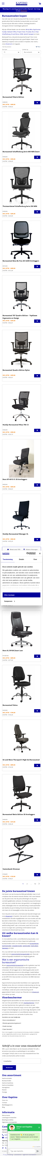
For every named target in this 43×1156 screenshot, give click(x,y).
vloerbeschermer (29, 1003)
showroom (24, 11)
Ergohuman (36, 29)
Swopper (31, 34)
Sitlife (21, 34)
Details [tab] (21, 559)
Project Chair (21, 32)
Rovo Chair (35, 32)
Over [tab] (35, 559)
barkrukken (34, 946)
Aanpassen (8, 601)
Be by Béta (29, 29)
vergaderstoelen (17, 946)
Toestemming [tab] (8, 559)
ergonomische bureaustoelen (20, 954)
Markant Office (12, 32)
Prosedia (28, 32)
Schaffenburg (6, 34)
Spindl (26, 34)
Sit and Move (15, 34)
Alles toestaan (9, 595)
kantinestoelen (6, 946)
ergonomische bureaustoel (14, 965)
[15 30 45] (11, 52)
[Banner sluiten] (40, 553)
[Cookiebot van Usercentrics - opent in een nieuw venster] (26, 553)
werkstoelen (26, 946)
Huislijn (4, 32)
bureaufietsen (34, 943)
